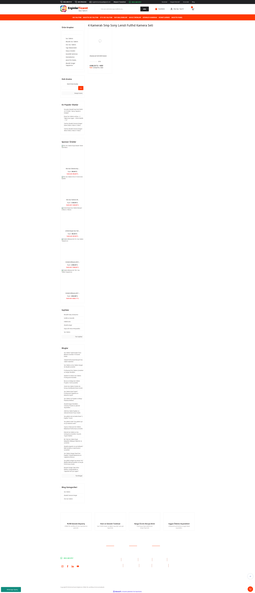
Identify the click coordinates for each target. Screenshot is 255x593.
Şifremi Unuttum (110, 553)
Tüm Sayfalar (78, 337)
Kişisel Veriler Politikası (158, 555)
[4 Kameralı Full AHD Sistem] (100, 41)
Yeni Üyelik (109, 548)
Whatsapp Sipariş (12, 590)
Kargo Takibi (132, 555)
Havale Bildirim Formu (135, 553)
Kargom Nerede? (175, 2)
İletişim (131, 548)
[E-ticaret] (127, 591)
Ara (81, 88)
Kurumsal (164, 2)
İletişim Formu (133, 550)
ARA (144, 9)
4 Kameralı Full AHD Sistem (98, 56)
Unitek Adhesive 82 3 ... (72, 262)
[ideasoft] (117, 592)
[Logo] (74, 9)
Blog (193, 2)
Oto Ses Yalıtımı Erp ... (72, 168)
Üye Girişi (109, 550)
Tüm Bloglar (78, 476)
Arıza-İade (186, 2)
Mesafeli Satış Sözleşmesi (159, 548)
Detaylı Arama (78, 93)
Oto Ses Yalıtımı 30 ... (72, 200)
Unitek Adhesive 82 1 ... (72, 293)
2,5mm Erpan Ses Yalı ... (72, 231)
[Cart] (193, 9)
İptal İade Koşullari (157, 553)
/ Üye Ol (181, 9)
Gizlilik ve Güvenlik (157, 550)
